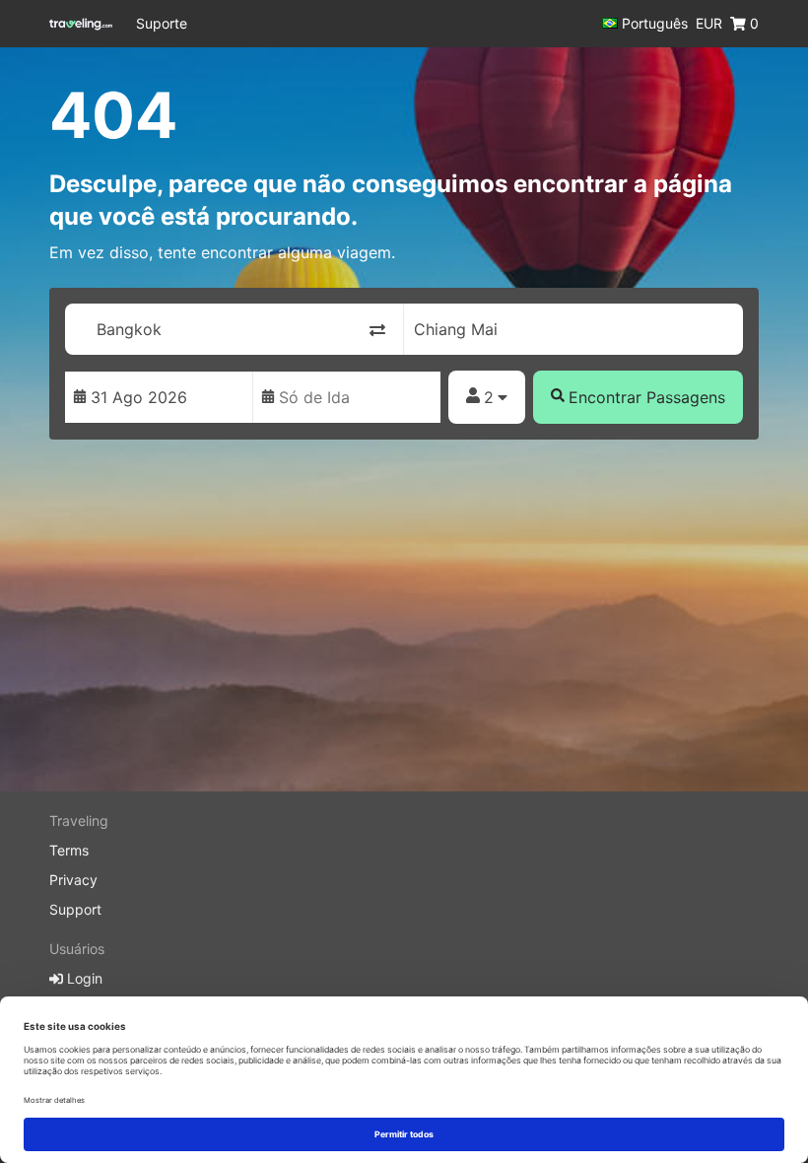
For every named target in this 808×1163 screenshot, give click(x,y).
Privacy (73, 879)
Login (82, 978)
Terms (69, 850)
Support (75, 909)
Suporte (161, 23)
